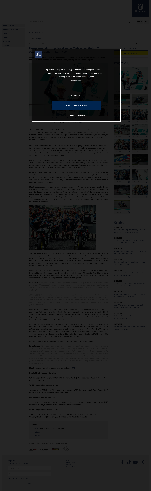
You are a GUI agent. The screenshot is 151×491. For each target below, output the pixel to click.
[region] (76, 85)
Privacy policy (74, 80)
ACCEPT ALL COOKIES (76, 105)
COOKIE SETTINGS (76, 115)
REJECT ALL (76, 95)
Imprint (79, 80)
